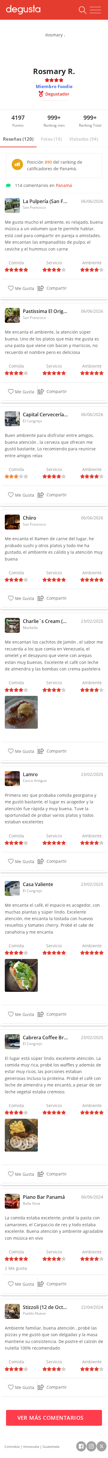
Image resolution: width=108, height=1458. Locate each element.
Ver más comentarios (51, 1417)
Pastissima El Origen (45, 311)
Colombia (12, 1446)
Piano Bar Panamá (44, 1197)
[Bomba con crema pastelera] (21, 712)
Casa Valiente (38, 884)
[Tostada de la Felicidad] (21, 975)
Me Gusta (24, 288)
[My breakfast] (21, 1135)
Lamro (30, 774)
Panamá (64, 185)
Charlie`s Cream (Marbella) (45, 621)
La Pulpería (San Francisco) (45, 201)
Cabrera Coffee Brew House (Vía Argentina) (45, 1037)
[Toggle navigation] (95, 10)
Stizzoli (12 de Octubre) (45, 1307)
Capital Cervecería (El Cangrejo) (45, 414)
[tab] (18, 139)
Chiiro (29, 518)
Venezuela (31, 1446)
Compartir (56, 288)
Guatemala (51, 1446)
